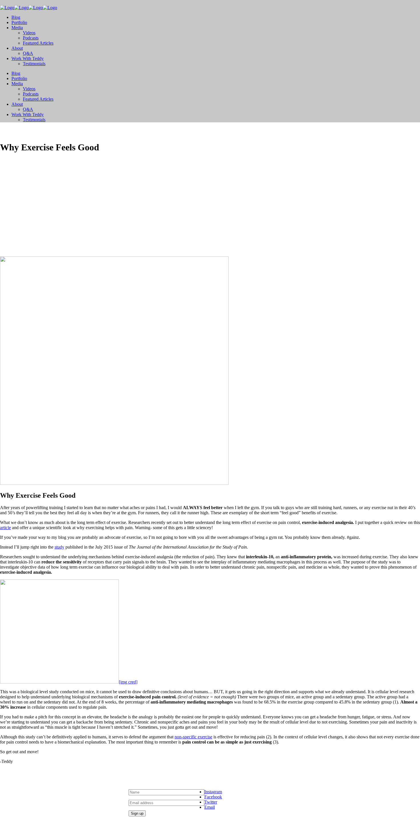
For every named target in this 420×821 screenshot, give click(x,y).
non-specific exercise (193, 736)
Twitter (210, 802)
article (5, 527)
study (59, 547)
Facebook (213, 796)
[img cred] (128, 681)
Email (209, 807)
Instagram (213, 791)
